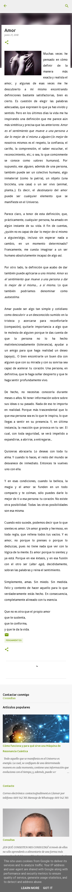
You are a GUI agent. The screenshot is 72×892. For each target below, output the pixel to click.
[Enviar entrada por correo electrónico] (6, 636)
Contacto (8, 785)
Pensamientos (14, 640)
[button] (6, 42)
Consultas (9, 698)
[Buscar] (67, 5)
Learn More (30, 888)
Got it (48, 888)
